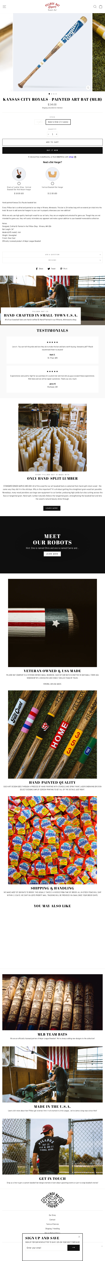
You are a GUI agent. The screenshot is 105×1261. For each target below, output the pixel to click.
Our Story (52, 1215)
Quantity (52, 129)
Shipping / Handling (52, 1228)
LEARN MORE (52, 508)
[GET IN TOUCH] (52, 1147)
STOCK (52, 117)
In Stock (40, 122)
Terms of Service (52, 1224)
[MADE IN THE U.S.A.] (52, 1074)
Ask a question (52, 254)
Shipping (45, 108)
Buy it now (52, 150)
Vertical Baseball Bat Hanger (52, 187)
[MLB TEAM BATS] (52, 1002)
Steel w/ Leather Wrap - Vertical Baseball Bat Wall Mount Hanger (19, 188)
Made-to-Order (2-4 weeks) (58, 122)
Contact (52, 1220)
